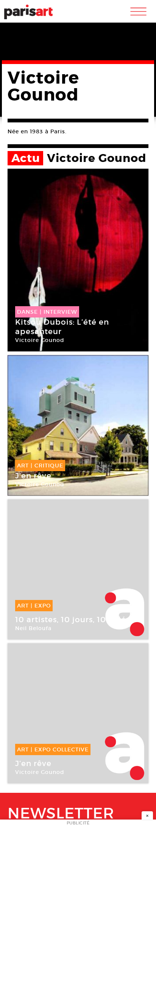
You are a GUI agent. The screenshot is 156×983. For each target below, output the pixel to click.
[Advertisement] (78, 903)
